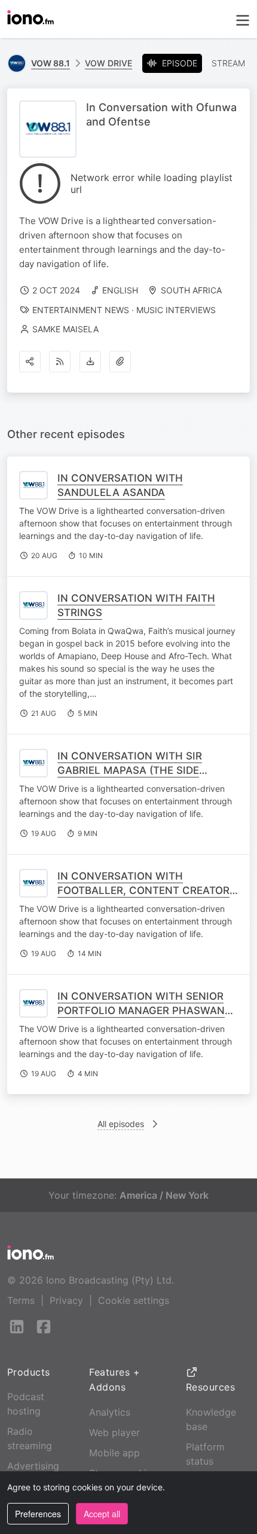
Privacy (66, 1300)
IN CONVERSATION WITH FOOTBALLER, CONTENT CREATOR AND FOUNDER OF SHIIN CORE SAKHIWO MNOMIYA (143, 897)
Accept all (102, 1514)
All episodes (120, 1124)
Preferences (38, 1514)
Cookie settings (133, 1300)
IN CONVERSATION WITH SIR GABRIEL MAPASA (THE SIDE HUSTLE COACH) (129, 770)
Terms (21, 1300)
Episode (179, 63)
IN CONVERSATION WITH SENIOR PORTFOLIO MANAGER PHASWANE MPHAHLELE (144, 1010)
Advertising (33, 1466)
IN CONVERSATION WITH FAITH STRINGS (136, 605)
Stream (228, 63)
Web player (114, 1432)
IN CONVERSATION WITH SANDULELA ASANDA (120, 485)
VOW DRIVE (108, 63)
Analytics (109, 1412)
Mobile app (114, 1453)
